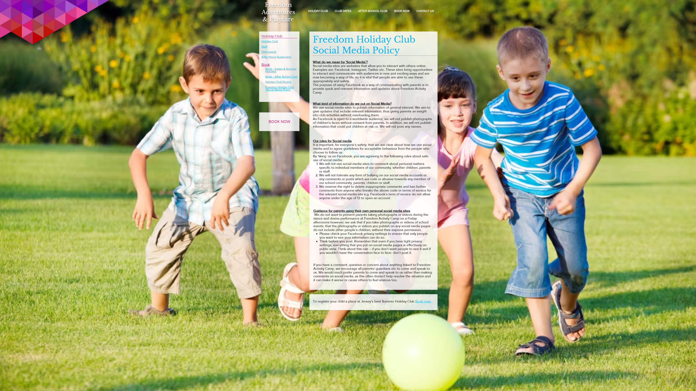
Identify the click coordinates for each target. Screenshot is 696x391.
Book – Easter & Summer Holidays (281, 70)
